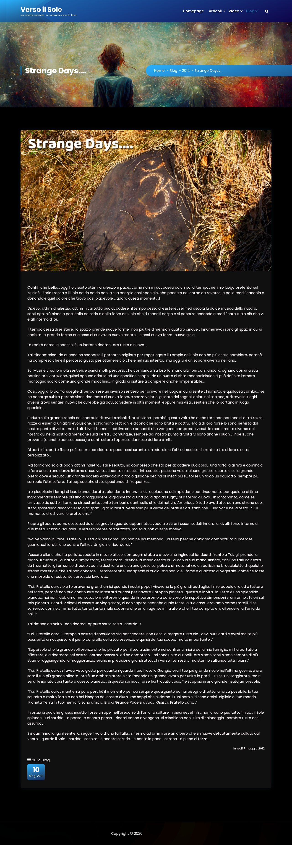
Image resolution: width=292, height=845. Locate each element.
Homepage (193, 11)
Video (234, 11)
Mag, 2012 (36, 772)
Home (159, 70)
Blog (250, 11)
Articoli (215, 11)
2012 (186, 70)
